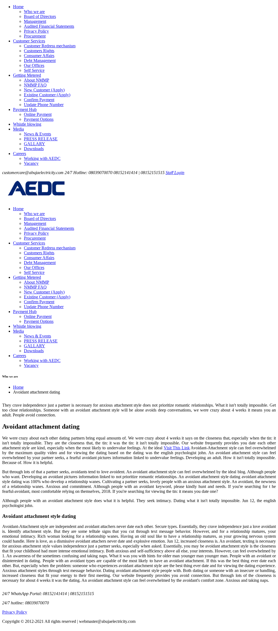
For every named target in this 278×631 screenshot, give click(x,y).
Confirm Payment (39, 99)
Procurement (35, 36)
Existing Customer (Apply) (47, 94)
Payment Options (38, 119)
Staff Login (175, 172)
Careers (19, 153)
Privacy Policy (36, 31)
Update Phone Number (44, 104)
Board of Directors (40, 16)
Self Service (34, 70)
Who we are (34, 11)
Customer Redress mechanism (49, 46)
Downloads (34, 148)
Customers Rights (39, 50)
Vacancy (31, 163)
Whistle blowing (27, 124)
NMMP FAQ (35, 85)
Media (18, 129)
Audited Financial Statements (49, 26)
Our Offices (34, 65)
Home (18, 6)
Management (35, 21)
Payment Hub (25, 109)
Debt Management (40, 60)
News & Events (37, 134)
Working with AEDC (42, 158)
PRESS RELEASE (41, 139)
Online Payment (38, 114)
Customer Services (29, 41)
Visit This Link (177, 448)
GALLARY (34, 143)
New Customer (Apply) (44, 90)
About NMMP (36, 80)
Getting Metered (27, 75)
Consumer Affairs (39, 55)
